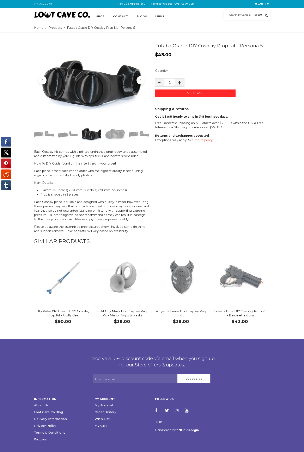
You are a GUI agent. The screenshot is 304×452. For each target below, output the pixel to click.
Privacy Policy (45, 426)
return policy (204, 140)
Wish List (102, 419)
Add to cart (195, 93)
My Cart (101, 426)
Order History (105, 412)
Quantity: (161, 71)
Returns (40, 439)
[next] (266, 283)
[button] (42, 80)
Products (55, 28)
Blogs (141, 16)
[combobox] (247, 15)
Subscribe (194, 378)
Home (38, 28)
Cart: (263, 3)
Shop (100, 16)
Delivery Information (50, 419)
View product (63, 281)
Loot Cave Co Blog (48, 412)
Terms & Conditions (49, 432)
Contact (120, 16)
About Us (41, 405)
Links (159, 16)
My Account (104, 405)
